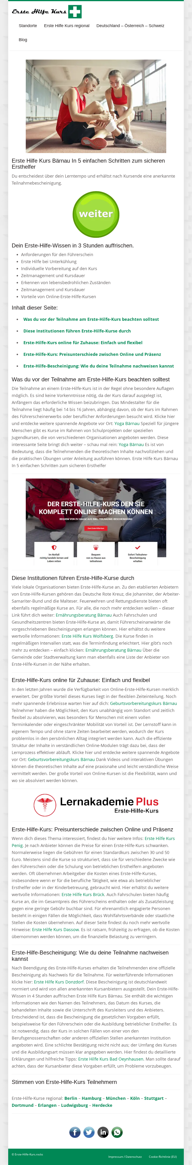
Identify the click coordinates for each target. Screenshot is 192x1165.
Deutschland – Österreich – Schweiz (130, 25)
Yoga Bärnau (127, 423)
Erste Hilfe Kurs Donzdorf (59, 982)
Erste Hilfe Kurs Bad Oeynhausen (110, 1059)
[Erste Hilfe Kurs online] (46, 12)
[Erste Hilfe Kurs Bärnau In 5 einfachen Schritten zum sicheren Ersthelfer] (96, 106)
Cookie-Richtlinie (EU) (163, 1157)
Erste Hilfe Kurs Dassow (55, 929)
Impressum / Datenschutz (125, 1157)
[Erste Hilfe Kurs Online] (96, 213)
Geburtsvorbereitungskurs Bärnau (143, 703)
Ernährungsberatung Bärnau (84, 615)
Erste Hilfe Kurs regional (66, 25)
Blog (23, 39)
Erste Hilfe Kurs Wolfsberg (87, 636)
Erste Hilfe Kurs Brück (83, 894)
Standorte (28, 25)
